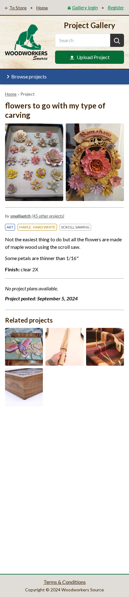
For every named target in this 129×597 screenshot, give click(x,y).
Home (11, 94)
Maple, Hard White (37, 227)
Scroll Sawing (75, 227)
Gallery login (85, 7)
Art (10, 227)
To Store (18, 7)
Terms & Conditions (65, 582)
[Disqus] (64, 489)
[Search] (117, 40)
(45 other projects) (37, 215)
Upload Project (93, 57)
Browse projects (29, 76)
